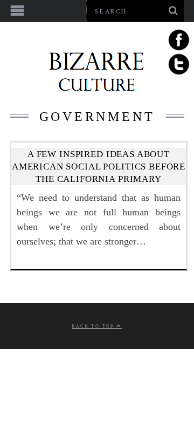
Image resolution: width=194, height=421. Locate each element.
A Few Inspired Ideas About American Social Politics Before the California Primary (98, 166)
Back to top (94, 326)
